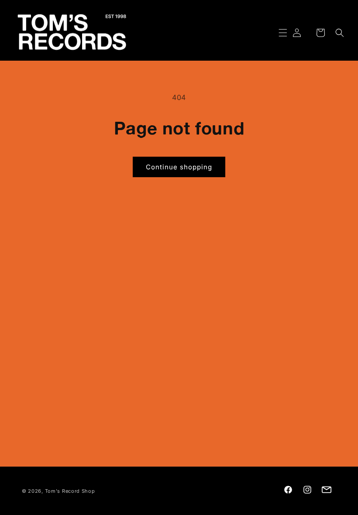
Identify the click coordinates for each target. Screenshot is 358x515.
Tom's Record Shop (70, 491)
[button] (277, 32)
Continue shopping (179, 167)
